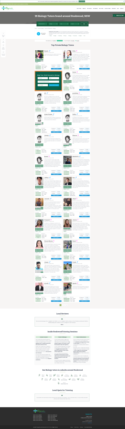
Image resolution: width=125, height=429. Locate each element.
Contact (122, 8)
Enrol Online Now (82, 1)
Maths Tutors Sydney (52, 419)
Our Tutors (79, 8)
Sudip (74, 114)
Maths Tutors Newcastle (52, 416)
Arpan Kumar (48, 114)
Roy (73, 177)
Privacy (71, 427)
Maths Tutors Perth (51, 417)
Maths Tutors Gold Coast (37, 420)
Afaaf (74, 199)
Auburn (43, 375)
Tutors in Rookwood (48, 28)
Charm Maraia (48, 241)
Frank (74, 262)
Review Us (90, 422)
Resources (114, 8)
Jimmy (46, 262)
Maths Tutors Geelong (37, 419)
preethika (75, 93)
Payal (74, 241)
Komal (46, 156)
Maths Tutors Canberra (37, 417)
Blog (118, 8)
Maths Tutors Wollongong (53, 420)
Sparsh (74, 283)
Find (84, 23)
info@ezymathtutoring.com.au (86, 417)
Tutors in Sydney (41, 28)
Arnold (46, 283)
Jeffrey (46, 177)
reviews (84, 422)
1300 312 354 (119, 15)
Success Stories (108, 8)
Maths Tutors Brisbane (37, 416)
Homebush (76, 375)
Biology (54, 28)
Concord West (66, 375)
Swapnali (47, 220)
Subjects (84, 8)
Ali (45, 93)
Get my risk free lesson (54, 85)
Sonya (74, 72)
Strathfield (82, 379)
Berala (50, 375)
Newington (54, 379)
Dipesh (46, 51)
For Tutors (101, 8)
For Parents (95, 8)
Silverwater (74, 379)
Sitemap (81, 427)
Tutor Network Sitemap (88, 427)
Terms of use (76, 427)
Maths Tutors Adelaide (37, 415)
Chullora (58, 375)
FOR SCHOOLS (89, 8)
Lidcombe (46, 379)
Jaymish (46, 199)
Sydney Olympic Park (64, 383)
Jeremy (46, 135)
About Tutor (55, 68)
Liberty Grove (84, 375)
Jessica (74, 220)
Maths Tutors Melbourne (52, 415)
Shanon (74, 135)
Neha (74, 51)
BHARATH (75, 156)
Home (36, 28)
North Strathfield (64, 379)
